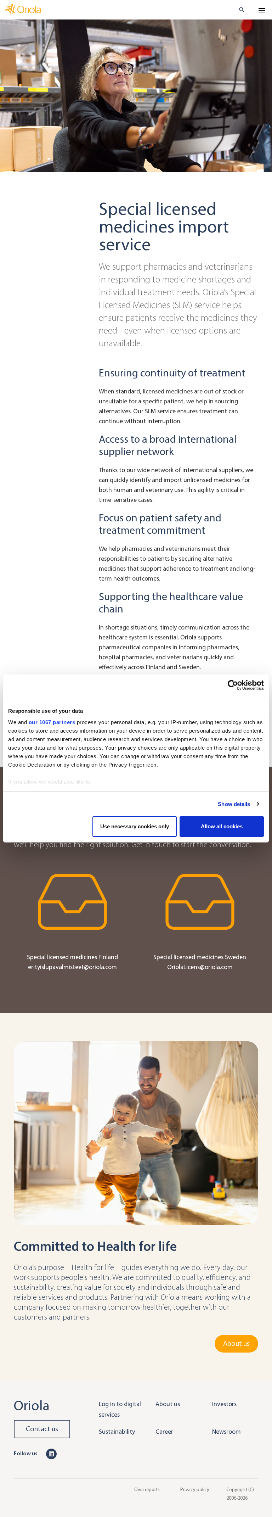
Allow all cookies (222, 826)
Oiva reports (147, 1490)
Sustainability (117, 1431)
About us (236, 1343)
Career (164, 1431)
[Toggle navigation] (261, 10)
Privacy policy (194, 1490)
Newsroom (226, 1431)
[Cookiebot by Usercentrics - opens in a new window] (233, 685)
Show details (234, 804)
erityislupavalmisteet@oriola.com (72, 967)
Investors (224, 1404)
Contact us (42, 1429)
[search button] (239, 10)
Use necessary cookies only (134, 826)
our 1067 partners (52, 722)
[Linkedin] (51, 1453)
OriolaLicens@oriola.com (200, 967)
